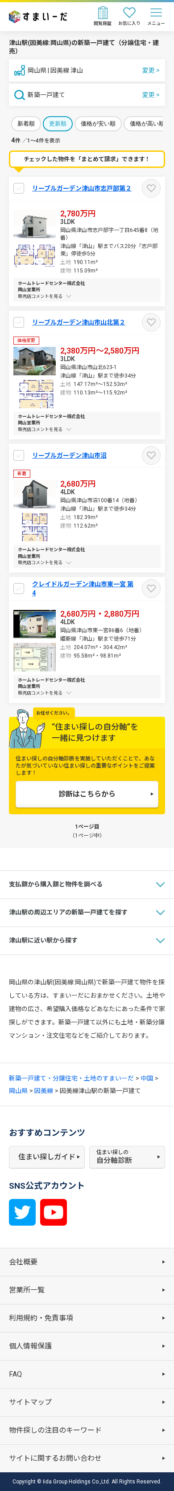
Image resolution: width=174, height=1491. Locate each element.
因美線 (43, 1090)
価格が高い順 (147, 123)
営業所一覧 (27, 1290)
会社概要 (23, 1262)
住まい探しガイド (46, 1157)
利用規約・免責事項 (41, 1318)
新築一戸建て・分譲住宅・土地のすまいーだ (71, 1078)
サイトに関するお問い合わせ (55, 1458)
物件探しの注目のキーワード (55, 1430)
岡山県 (18, 1090)
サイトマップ (30, 1402)
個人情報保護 (30, 1346)
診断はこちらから (87, 794)
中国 (147, 1078)
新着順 (26, 123)
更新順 (57, 123)
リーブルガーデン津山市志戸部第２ (82, 188)
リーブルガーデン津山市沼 (69, 455)
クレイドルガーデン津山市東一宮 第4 (82, 589)
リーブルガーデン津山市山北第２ (78, 322)
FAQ (15, 1374)
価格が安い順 (98, 123)
